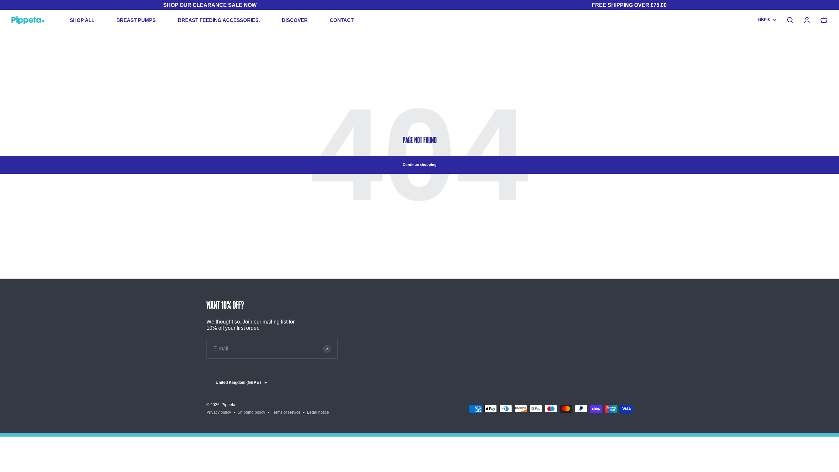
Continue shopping (420, 165)
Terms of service (286, 412)
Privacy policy (218, 412)
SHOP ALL (82, 20)
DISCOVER (295, 20)
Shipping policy (251, 412)
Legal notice (318, 412)
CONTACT (342, 20)
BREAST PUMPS (136, 20)
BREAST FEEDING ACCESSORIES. (219, 20)
